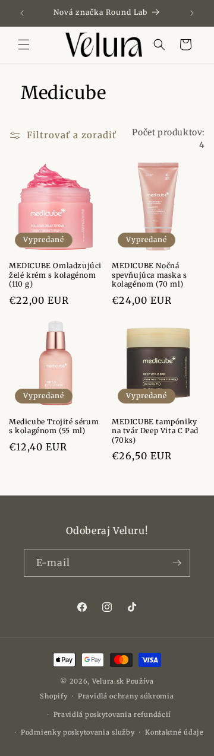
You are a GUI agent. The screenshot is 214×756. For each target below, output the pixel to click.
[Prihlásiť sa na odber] (176, 563)
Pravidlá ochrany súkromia (126, 696)
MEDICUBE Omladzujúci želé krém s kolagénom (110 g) (55, 274)
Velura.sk (108, 681)
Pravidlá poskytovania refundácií (112, 714)
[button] (24, 44)
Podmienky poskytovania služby (77, 732)
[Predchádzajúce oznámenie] (22, 13)
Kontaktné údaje (174, 732)
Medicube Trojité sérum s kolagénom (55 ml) (54, 426)
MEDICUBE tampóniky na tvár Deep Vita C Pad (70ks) (155, 430)
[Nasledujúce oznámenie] (192, 13)
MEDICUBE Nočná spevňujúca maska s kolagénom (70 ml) (149, 274)
